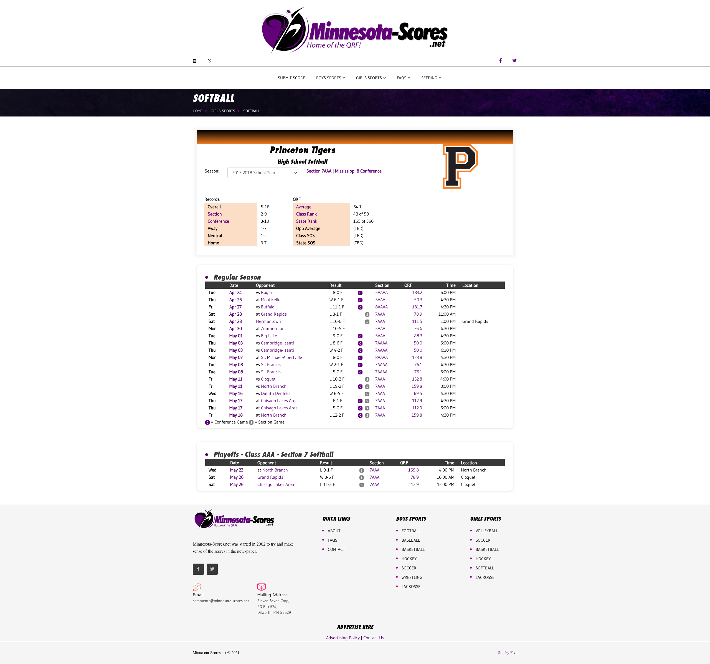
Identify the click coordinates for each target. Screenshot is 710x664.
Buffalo (267, 307)
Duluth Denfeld (275, 393)
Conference (218, 221)
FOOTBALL (411, 530)
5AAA (380, 299)
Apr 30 (235, 328)
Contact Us (373, 637)
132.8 (417, 379)
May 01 (236, 335)
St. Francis (271, 364)
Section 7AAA (319, 171)
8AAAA (381, 307)
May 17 (235, 400)
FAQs (332, 540)
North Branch (273, 386)
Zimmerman (273, 328)
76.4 (418, 328)
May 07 (236, 357)
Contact (336, 549)
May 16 (236, 393)
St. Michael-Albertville (281, 357)
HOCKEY (409, 558)
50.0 (418, 343)
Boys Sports (329, 77)
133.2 (417, 292)
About (334, 530)
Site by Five (507, 652)
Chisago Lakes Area (279, 400)
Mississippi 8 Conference (358, 171)
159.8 (417, 386)
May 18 (236, 415)
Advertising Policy (343, 637)
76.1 (418, 364)
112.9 (417, 400)
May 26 (237, 477)
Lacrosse (411, 586)
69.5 (418, 393)
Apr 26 (235, 299)
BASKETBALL (413, 549)
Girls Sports (369, 77)
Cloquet (268, 379)
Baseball (411, 540)
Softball (251, 110)
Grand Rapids (274, 314)
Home (198, 110)
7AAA (380, 314)
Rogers (267, 292)
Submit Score (291, 77)
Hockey (483, 558)
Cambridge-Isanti (277, 343)
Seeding (429, 77)
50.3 (418, 299)
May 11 (235, 379)
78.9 (418, 314)
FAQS (402, 77)
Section (215, 214)
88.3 (418, 335)
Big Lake (269, 335)
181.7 (417, 307)
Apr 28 (235, 314)
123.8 (417, 357)
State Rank (306, 221)
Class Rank (306, 214)
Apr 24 (235, 292)
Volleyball (487, 530)
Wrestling (412, 577)
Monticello (270, 299)
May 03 (236, 343)
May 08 (236, 364)
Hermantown (268, 321)
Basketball (487, 549)
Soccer (409, 568)
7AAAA (381, 343)
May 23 (236, 470)
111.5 (417, 321)
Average (303, 206)
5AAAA (381, 292)
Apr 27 (235, 307)
